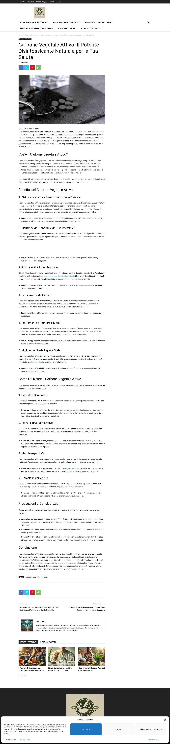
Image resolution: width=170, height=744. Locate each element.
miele (73, 468)
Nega (118, 729)
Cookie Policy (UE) (42, 2)
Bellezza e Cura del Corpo (98, 22)
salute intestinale (86, 285)
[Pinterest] (32, 67)
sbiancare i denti (36, 362)
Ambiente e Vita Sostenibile (66, 22)
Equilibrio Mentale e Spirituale (35, 28)
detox (46, 577)
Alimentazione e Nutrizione (34, 22)
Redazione (24, 62)
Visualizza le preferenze (151, 729)
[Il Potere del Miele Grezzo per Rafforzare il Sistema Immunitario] (32, 656)
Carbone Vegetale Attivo (33, 577)
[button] (165, 719)
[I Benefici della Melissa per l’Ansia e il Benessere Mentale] (91, 656)
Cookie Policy (11, 739)
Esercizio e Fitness (66, 28)
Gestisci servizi (153, 739)
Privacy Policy (25, 739)
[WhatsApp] (38, 67)
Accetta (86, 729)
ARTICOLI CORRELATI (28, 642)
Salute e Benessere (89, 28)
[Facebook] (21, 67)
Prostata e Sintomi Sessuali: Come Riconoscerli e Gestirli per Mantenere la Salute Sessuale (38, 608)
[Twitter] (26, 67)
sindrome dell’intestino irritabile (62, 276)
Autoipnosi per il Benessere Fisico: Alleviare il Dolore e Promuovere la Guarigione (86, 608)
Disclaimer (22, 2)
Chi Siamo (31, 2)
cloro (28, 304)
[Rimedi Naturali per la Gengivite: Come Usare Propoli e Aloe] (61, 656)
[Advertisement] (62, 248)
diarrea (44, 276)
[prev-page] (20, 675)
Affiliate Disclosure (56, 2)
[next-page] (24, 675)
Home (21, 35)
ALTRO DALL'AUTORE (48, 642)
